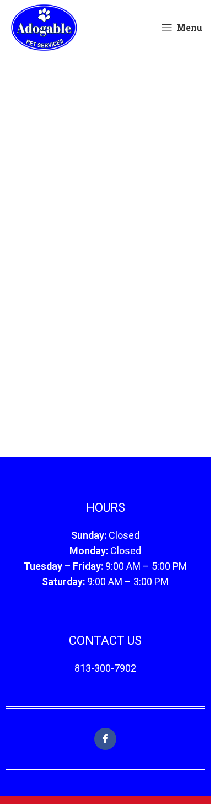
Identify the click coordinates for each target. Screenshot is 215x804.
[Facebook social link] (105, 739)
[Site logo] (43, 27)
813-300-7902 (105, 668)
